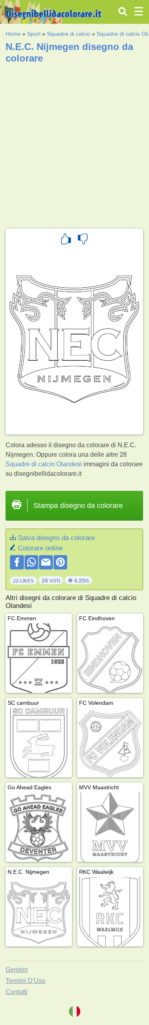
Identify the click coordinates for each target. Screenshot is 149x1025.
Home (13, 34)
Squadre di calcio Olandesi (44, 464)
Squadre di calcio (68, 34)
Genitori (17, 969)
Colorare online (40, 548)
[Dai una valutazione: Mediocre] (82, 240)
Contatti (16, 991)
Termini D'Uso (25, 980)
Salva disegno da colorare (56, 538)
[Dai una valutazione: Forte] (66, 240)
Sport (34, 34)
